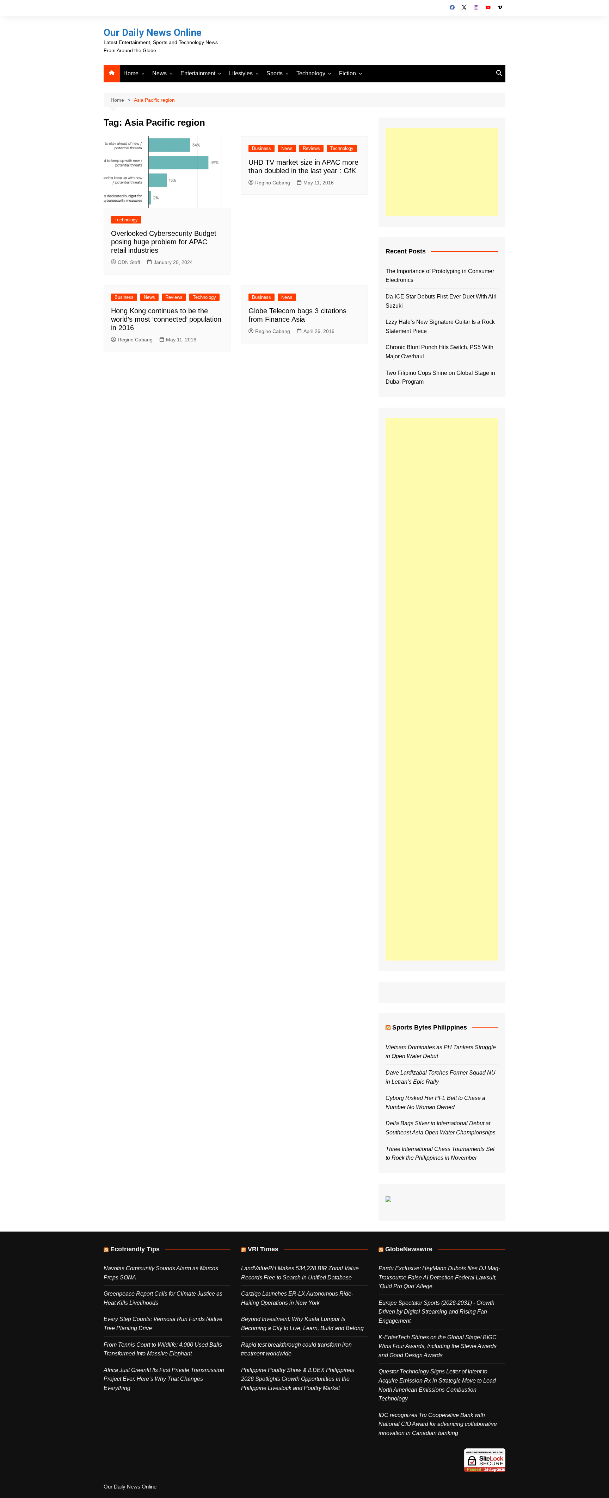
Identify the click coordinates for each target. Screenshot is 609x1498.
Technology (310, 73)
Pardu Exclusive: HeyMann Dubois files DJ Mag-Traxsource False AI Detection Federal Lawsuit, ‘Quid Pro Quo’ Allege (439, 1277)
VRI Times (263, 1249)
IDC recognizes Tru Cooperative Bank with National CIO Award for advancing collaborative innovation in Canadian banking (438, 1424)
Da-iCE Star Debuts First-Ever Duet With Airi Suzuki (441, 301)
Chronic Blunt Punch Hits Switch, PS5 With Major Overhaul (439, 351)
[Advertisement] (442, 172)
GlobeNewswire (408, 1249)
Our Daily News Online (153, 32)
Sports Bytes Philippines (429, 1027)
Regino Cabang (272, 182)
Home (131, 73)
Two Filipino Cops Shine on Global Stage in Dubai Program (440, 377)
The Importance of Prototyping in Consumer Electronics (440, 275)
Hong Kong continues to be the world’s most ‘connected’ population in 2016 (166, 319)
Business (261, 148)
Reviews (311, 148)
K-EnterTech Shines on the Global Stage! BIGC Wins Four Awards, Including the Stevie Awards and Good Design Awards (438, 1346)
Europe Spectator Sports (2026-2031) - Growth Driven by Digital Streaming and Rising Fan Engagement (436, 1312)
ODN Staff (129, 262)
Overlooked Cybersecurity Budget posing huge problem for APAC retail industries (163, 241)
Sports (274, 73)
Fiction (347, 73)
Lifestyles (241, 73)
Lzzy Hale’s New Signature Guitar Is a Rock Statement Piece (440, 326)
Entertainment (197, 73)
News (159, 73)
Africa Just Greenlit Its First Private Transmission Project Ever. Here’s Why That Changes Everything (164, 1379)
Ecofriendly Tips (135, 1249)
